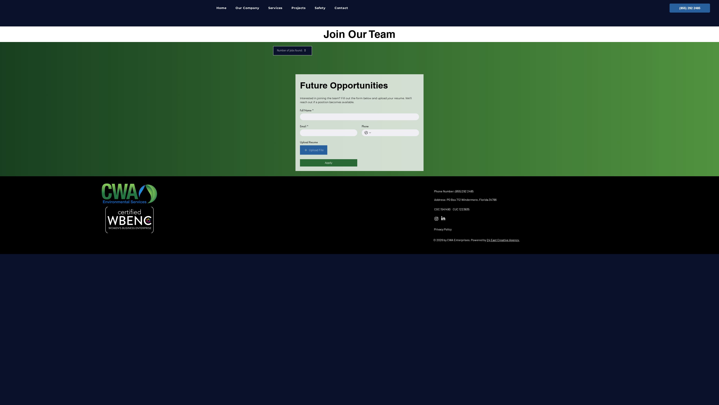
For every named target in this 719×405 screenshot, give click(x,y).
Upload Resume (309, 142)
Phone (365, 126)
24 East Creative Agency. (503, 240)
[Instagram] (436, 218)
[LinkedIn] (443, 218)
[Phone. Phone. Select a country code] (367, 132)
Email (304, 126)
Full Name (307, 110)
